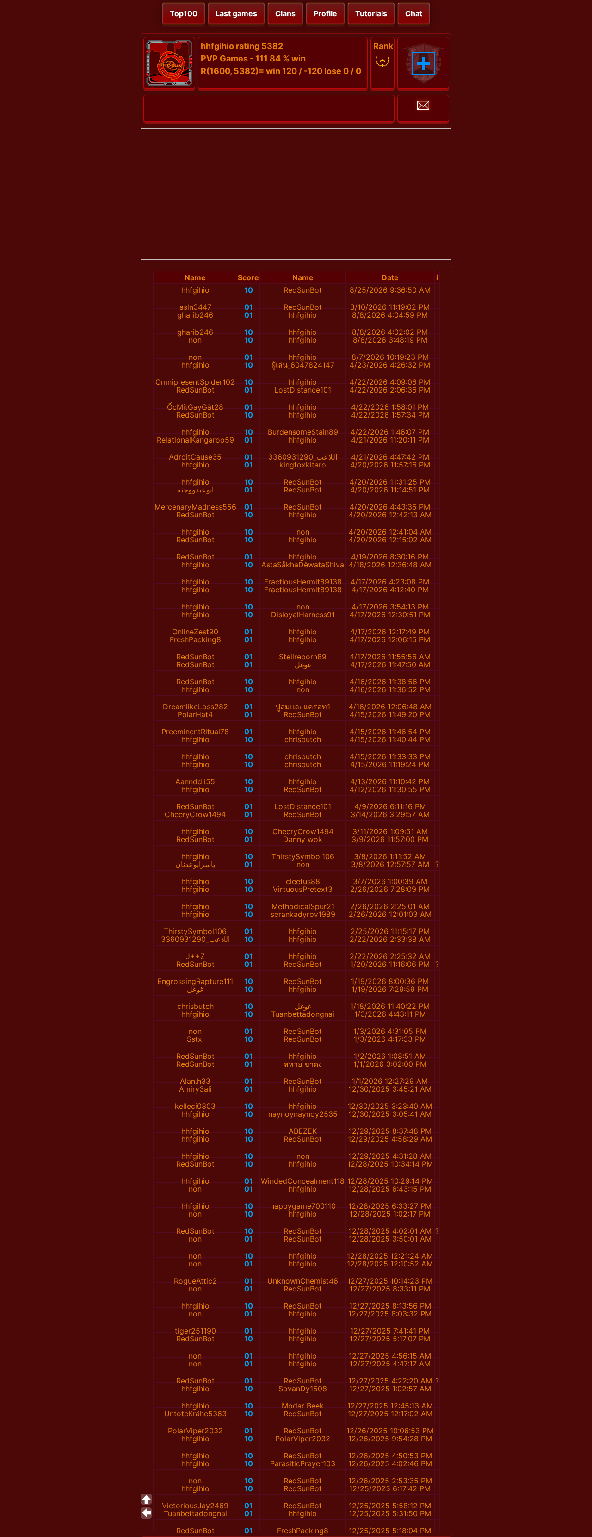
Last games (236, 13)
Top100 (183, 13)
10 (248, 290)
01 (248, 307)
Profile (325, 13)
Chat (413, 13)
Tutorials (371, 13)
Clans (285, 13)
